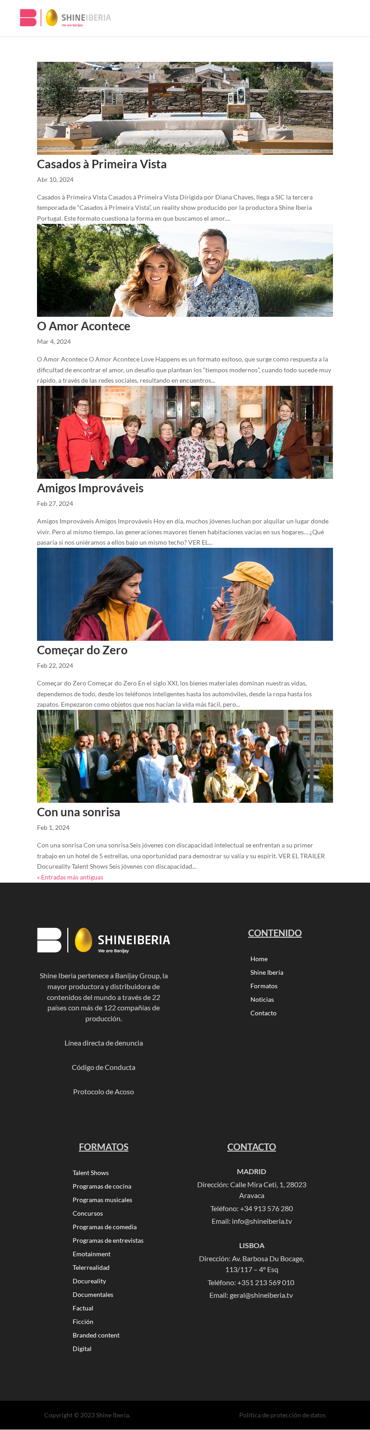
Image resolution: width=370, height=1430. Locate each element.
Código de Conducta (103, 1067)
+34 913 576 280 (266, 1208)
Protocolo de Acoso (103, 1091)
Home (259, 959)
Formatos (264, 986)
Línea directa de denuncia (104, 1042)
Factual (83, 1308)
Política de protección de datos (282, 1415)
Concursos (88, 1213)
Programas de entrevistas (108, 1240)
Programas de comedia (105, 1227)
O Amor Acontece (83, 326)
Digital (82, 1349)
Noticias (262, 999)
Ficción (83, 1322)
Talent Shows (91, 1173)
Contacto (263, 1013)
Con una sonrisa (78, 812)
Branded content (96, 1335)
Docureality (89, 1281)
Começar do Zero (82, 650)
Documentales (93, 1294)
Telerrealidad (91, 1267)
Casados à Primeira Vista (102, 164)
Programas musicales (102, 1200)
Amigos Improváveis (90, 488)
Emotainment (92, 1254)
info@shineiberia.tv (262, 1221)
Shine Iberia (266, 972)
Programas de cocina (102, 1186)
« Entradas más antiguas (70, 877)
